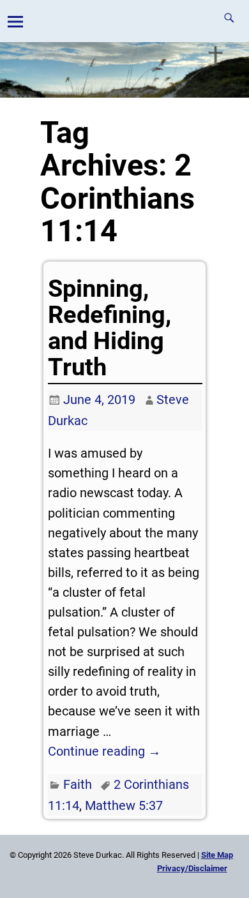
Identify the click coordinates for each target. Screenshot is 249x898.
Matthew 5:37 (124, 805)
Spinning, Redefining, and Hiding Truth (109, 328)
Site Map (217, 855)
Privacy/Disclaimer (192, 868)
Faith (77, 784)
